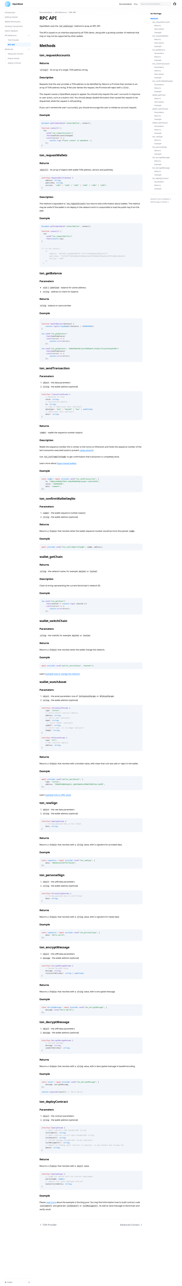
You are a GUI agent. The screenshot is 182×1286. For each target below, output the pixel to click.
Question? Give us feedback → (160, 199)
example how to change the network (62, 674)
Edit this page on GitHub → (159, 202)
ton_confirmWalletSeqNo (162, 81)
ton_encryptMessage (161, 157)
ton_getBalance (158, 50)
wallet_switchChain (160, 109)
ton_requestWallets (160, 36)
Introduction (10, 12)
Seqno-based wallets (66, 463)
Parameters (159, 53)
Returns (157, 25)
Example (157, 32)
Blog (136, 4)
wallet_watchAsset (160, 123)
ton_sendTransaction (161, 64)
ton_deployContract (160, 178)
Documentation (125, 4)
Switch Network (11, 31)
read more (51, 1202)
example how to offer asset (58, 795)
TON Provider (13, 40)
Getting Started (11, 17)
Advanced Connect (15, 54)
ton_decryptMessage (161, 168)
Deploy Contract (14, 63)
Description (159, 29)
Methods (154, 18)
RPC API (11, 44)
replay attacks (86, 450)
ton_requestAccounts (161, 22)
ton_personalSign (159, 147)
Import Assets (13, 58)
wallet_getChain (159, 95)
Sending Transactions (14, 26)
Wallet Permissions (13, 21)
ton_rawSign (157, 136)
